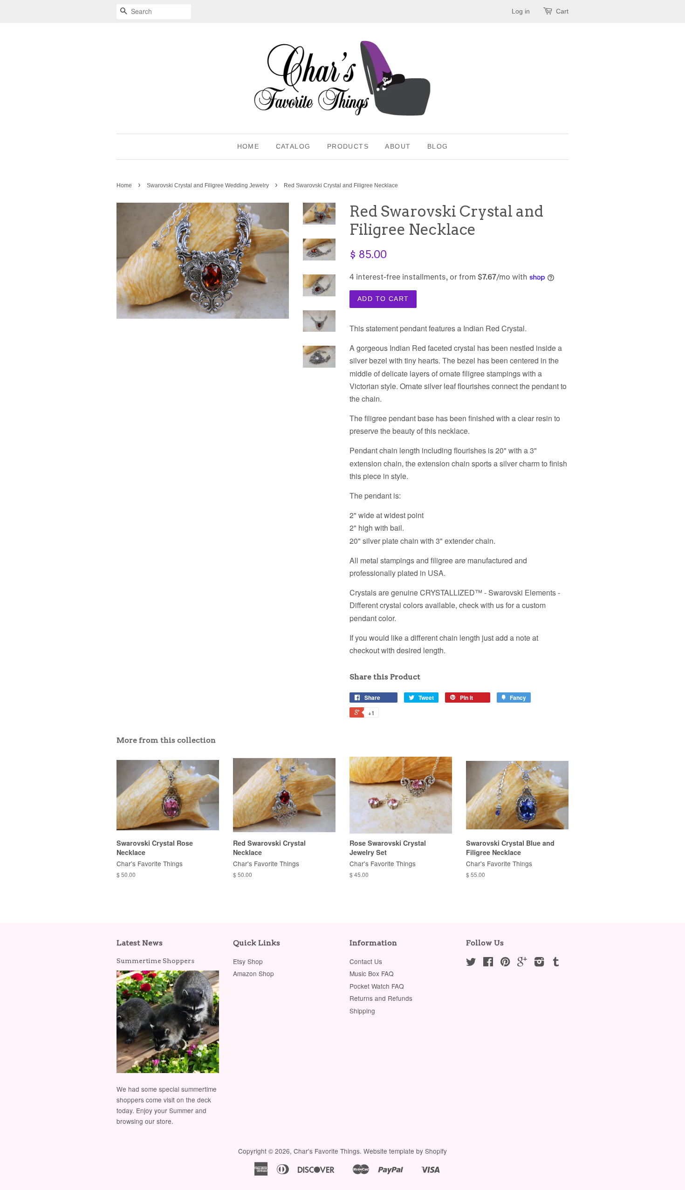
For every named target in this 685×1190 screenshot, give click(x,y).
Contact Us (365, 961)
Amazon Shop (253, 973)
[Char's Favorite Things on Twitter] (471, 963)
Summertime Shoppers (155, 960)
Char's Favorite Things (327, 1151)
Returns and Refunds (380, 998)
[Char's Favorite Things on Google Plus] (522, 963)
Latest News (139, 942)
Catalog (293, 146)
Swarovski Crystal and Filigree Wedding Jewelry (208, 185)
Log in (521, 11)
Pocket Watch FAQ (376, 986)
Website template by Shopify (405, 1151)
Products (348, 146)
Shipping (362, 1010)
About (398, 146)
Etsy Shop (248, 961)
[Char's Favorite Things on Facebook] (488, 963)
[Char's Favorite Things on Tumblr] (556, 963)
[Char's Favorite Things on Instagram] (539, 963)
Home (248, 146)
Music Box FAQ (371, 973)
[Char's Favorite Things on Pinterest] (505, 963)
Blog (437, 146)
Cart (562, 11)
